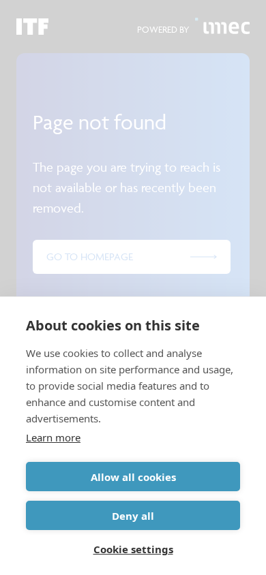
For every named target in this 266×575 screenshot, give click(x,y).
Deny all (133, 516)
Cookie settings (133, 549)
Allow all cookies (133, 477)
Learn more (53, 437)
